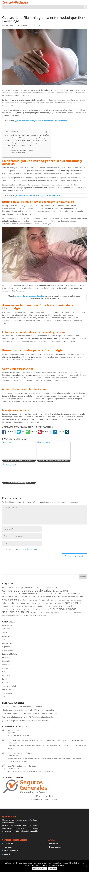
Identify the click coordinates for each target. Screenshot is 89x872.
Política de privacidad (29, 549)
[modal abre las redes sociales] (67, 432)
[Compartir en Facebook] (7, 432)
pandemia (13, 599)
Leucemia (6, 661)
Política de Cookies (11, 850)
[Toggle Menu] (85, 7)
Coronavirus (57, 591)
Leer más (52, 868)
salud (4, 603)
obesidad (79, 597)
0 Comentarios (34, 25)
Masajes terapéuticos (18, 152)
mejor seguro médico (51, 597)
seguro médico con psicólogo (13, 609)
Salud (24, 25)
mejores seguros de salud (32, 597)
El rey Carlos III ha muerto (59, 594)
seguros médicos (36, 612)
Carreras (5, 639)
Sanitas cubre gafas (28, 603)
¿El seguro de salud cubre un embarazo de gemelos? (22, 706)
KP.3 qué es (17, 597)
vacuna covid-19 (25, 615)
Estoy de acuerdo (39, 868)
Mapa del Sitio (9, 854)
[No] (86, 866)
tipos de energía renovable (10, 615)
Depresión (6, 647)
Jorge (9, 753)
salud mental (13, 603)
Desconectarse (55, 847)
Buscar (83, 577)
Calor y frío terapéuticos (19, 148)
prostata (23, 600)
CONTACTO (8, 843)
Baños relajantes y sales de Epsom (22, 150)
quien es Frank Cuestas (36, 600)
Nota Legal (8, 847)
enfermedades (74, 593)
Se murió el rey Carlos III (51, 613)
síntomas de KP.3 (79, 613)
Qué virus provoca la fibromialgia (72, 600)
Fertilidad (6, 657)
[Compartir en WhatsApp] (31, 432)
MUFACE (64, 597)
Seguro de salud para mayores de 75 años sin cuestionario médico (28, 717)
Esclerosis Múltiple (9, 654)
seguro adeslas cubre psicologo (49, 603)
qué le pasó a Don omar (53, 600)
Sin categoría (7, 693)
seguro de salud (71, 603)
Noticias (5, 668)
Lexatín (16, 730)
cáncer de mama (28, 594)
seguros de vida (8, 690)
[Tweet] (21, 432)
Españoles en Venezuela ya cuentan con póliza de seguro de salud (57, 740)
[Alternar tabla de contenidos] (46, 132)
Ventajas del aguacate (39, 615)
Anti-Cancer (6, 629)
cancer (40, 587)
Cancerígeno (7, 636)
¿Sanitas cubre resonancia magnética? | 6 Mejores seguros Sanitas (28, 710)
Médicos (71, 597)
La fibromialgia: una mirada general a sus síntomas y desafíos (28, 135)
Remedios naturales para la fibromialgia (20, 145)
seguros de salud (15, 612)
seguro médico (67, 606)
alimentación (29, 587)
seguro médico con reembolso (37, 609)
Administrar (54, 843)
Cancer (5, 632)
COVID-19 (66, 591)
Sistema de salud (66, 612)
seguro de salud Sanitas (33, 606)
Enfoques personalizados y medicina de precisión (27, 143)
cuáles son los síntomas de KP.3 (11, 594)
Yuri (6, 25)
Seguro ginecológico (52, 606)
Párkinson (6, 675)
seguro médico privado (63, 609)
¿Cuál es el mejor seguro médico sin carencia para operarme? (26, 721)
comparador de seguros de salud (27, 590)
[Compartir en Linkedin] (58, 432)
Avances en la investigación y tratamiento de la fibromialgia (27, 140)
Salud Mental (7, 682)
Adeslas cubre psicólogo (12, 587)
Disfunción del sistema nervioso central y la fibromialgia (29, 138)
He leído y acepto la (22, 549)
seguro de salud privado (12, 606)
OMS (4, 599)
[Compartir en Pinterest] (43, 432)
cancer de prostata (53, 587)
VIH (3, 697)
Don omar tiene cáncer (43, 594)
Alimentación (7, 625)
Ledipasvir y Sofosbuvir (23, 753)
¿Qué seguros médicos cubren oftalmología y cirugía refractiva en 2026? (30, 713)
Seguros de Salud (9, 686)
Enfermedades (8, 650)
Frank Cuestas (7, 597)
